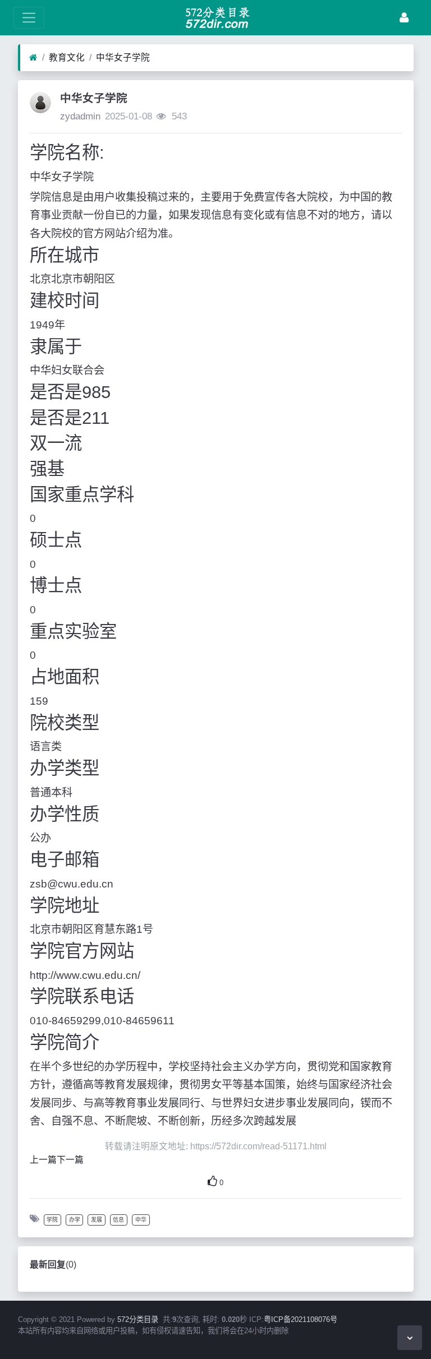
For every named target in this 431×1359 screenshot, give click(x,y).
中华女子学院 (123, 57)
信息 (118, 1220)
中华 (140, 1220)
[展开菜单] (28, 18)
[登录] (404, 17)
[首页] (33, 57)
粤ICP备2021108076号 (300, 1319)
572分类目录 (137, 1319)
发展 (96, 1220)
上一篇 (43, 1159)
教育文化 (67, 57)
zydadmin (80, 116)
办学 (74, 1220)
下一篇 (70, 1159)
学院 (52, 1220)
